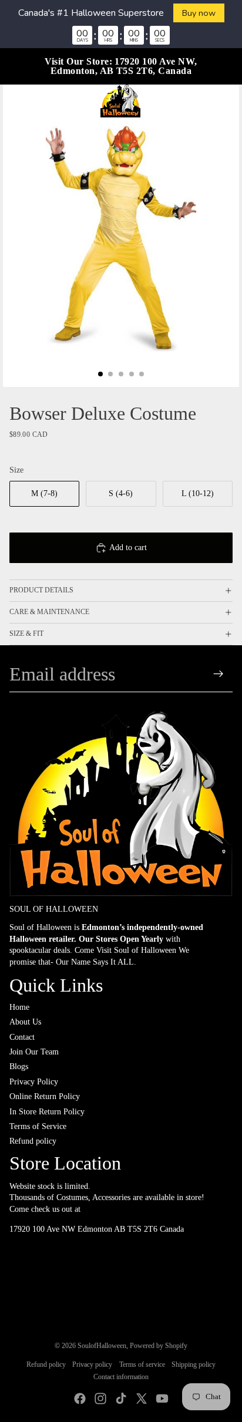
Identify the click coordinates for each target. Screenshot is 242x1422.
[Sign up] (219, 674)
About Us (25, 1021)
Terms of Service (37, 1126)
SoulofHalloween (102, 1346)
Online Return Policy (44, 1096)
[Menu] (13, 100)
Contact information (121, 1377)
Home (19, 1007)
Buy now (199, 13)
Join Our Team (34, 1051)
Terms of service (142, 1364)
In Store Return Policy (47, 1111)
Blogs (18, 1066)
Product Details (41, 590)
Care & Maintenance (49, 612)
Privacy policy (92, 1364)
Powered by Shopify (158, 1346)
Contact (22, 1037)
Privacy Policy (33, 1081)
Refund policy (32, 1141)
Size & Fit (26, 633)
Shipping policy (194, 1364)
